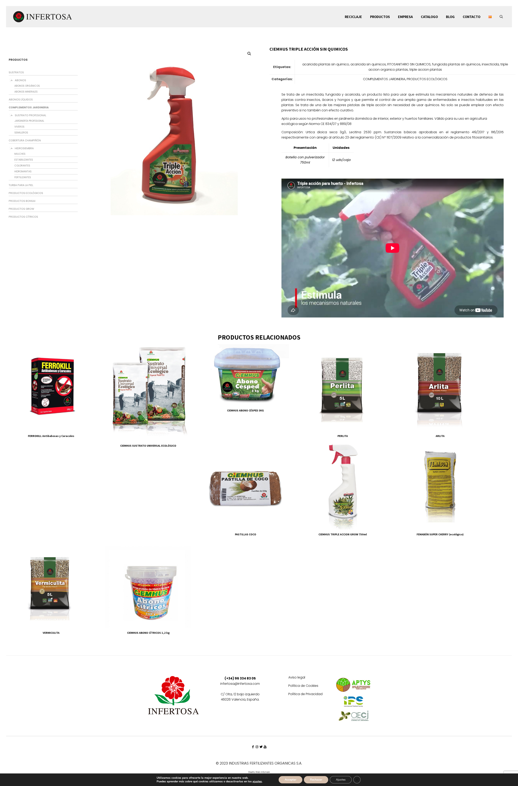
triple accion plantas (425, 69)
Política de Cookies (303, 686)
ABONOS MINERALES (26, 91)
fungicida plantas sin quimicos (456, 64)
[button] (249, 54)
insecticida (490, 64)
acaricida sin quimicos (368, 64)
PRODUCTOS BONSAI (22, 201)
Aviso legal (296, 678)
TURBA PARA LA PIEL (21, 185)
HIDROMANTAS (23, 171)
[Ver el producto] (88, 349)
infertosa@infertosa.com (240, 683)
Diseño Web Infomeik (259, 772)
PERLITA (343, 436)
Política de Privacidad (305, 694)
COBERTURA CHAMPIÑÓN (25, 140)
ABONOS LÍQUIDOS (21, 99)
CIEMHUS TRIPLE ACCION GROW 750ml (342, 534)
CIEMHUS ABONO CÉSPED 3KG (245, 410)
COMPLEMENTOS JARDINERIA (29, 107)
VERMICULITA (51, 633)
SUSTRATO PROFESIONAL (30, 115)
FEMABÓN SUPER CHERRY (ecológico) (440, 534)
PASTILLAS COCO (245, 534)
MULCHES (19, 153)
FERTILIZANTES (22, 177)
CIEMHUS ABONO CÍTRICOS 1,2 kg (148, 633)
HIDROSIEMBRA (24, 148)
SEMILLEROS (21, 132)
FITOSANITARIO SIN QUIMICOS (409, 64)
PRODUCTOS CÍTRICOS (23, 217)
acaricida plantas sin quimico (325, 64)
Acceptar (290, 780)
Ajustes (341, 780)
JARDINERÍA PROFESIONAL (29, 120)
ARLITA (440, 436)
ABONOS (20, 80)
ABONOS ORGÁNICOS (27, 85)
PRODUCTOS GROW (21, 209)
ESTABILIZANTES (23, 159)
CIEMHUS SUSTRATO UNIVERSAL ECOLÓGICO (148, 445)
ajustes (257, 781)
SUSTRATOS (16, 72)
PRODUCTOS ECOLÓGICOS (26, 193)
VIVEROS (19, 126)
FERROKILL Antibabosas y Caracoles (51, 436)
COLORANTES (22, 165)
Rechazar (316, 780)
